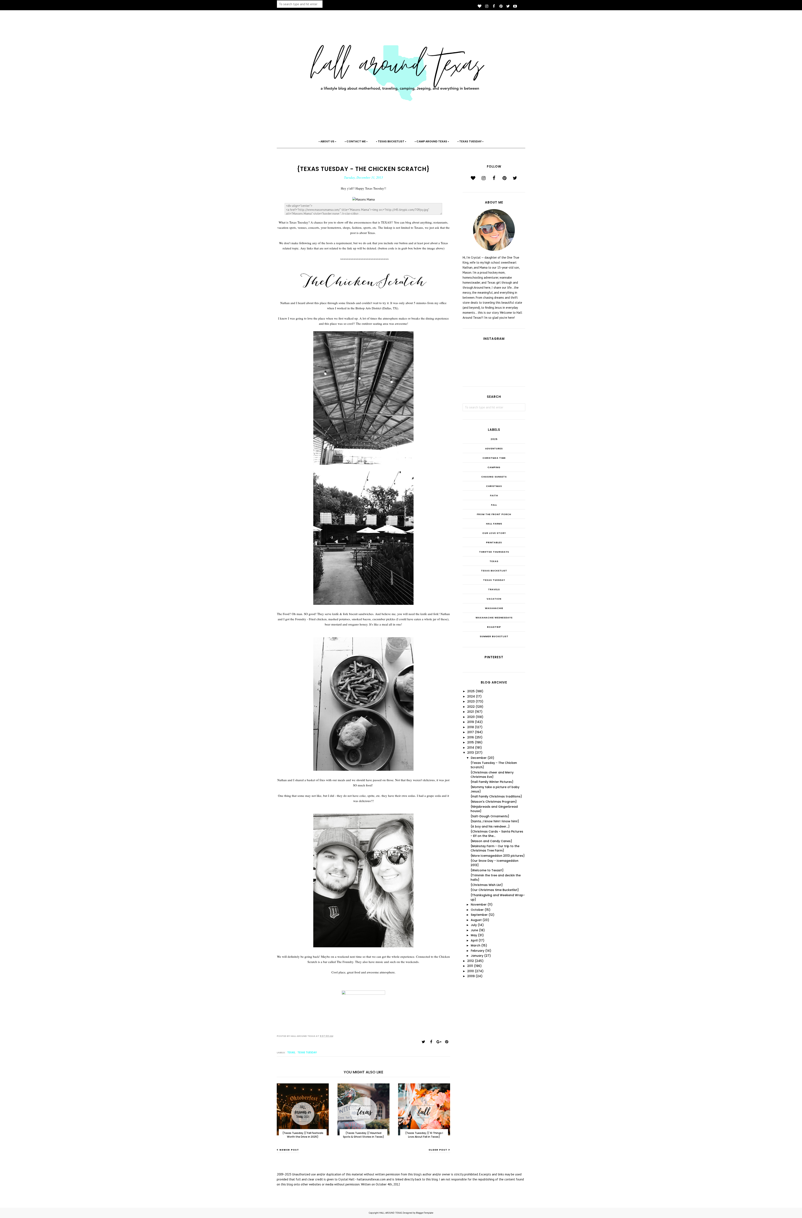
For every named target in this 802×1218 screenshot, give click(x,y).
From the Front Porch (494, 514)
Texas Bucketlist (494, 570)
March (475, 945)
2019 (470, 722)
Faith (494, 495)
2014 (470, 747)
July (474, 925)
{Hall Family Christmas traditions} (496, 796)
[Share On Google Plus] (438, 1042)
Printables (494, 542)
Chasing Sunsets (494, 476)
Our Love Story (494, 533)
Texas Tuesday (307, 1052)
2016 (470, 737)
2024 (471, 696)
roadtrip (494, 627)
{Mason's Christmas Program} (494, 802)
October (477, 910)
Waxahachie (494, 608)
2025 (494, 439)
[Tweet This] (423, 1042)
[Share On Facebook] (431, 1042)
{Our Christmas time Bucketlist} (495, 890)
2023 (471, 701)
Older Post (438, 1149)
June (474, 930)
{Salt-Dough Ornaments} (490, 816)
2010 (470, 971)
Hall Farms (494, 523)
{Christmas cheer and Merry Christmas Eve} (492, 774)
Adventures (494, 448)
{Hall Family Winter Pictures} (492, 782)
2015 (470, 742)
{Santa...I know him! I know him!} (495, 821)
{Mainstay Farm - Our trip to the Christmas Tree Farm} (495, 848)
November (479, 904)
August (476, 920)
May (474, 935)
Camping (493, 467)
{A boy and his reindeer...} (490, 826)
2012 (470, 961)
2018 (470, 727)
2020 (471, 717)
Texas (291, 1052)
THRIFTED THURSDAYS (494, 551)
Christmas (494, 486)
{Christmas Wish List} (487, 885)
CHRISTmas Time (494, 458)
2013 (470, 753)
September (479, 915)
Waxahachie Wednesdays (494, 617)
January (477, 956)
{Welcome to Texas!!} (487, 870)
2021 (470, 712)
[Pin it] (446, 1042)
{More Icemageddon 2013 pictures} (498, 856)
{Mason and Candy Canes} (491, 841)
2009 (471, 976)
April (474, 940)
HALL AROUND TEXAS (390, 1212)
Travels (494, 589)
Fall (494, 505)
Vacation (494, 598)
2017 (470, 732)
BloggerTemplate (424, 1212)
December (479, 758)
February (477, 951)
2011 (470, 966)
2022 (471, 707)
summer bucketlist (494, 636)
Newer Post (289, 1149)
